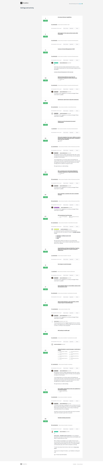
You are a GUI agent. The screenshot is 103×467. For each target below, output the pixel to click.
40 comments (54, 201)
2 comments (54, 255)
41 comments (54, 364)
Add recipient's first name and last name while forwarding (68, 33)
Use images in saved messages (64, 264)
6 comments (54, 85)
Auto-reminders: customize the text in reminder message (68, 194)
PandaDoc (74, 464)
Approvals (69, 255)
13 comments (54, 309)
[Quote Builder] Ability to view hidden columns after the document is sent (69, 286)
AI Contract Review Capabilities (65, 17)
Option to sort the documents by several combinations (66, 122)
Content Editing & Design (72, 106)
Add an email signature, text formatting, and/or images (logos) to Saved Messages (68, 302)
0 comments (54, 24)
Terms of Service (80, 464)
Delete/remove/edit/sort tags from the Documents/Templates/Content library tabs (67, 77)
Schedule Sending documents (64, 417)
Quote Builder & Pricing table (73, 222)
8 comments (54, 293)
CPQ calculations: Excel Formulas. (65, 215)
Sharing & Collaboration (71, 271)
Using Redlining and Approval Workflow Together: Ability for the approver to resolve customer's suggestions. (68, 249)
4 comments (54, 40)
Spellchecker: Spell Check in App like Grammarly (68, 99)
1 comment (54, 128)
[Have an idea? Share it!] (24, 3)
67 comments (54, 222)
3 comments (54, 397)
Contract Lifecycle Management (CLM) (66, 49)
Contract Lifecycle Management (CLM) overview (63, 72)
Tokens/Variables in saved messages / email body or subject (69, 350)
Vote (46, 20)
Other (69, 24)
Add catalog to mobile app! (64, 330)
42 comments (54, 107)
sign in (80, 3)
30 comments (54, 425)
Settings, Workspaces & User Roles (74, 146)
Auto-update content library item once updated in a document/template (69, 389)
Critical (78, 28)
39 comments (54, 179)
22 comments (54, 146)
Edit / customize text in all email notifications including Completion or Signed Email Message (68, 171)
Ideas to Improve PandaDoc (62, 24)
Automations (70, 364)
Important (72, 28)
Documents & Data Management (73, 40)
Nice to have (66, 28)
